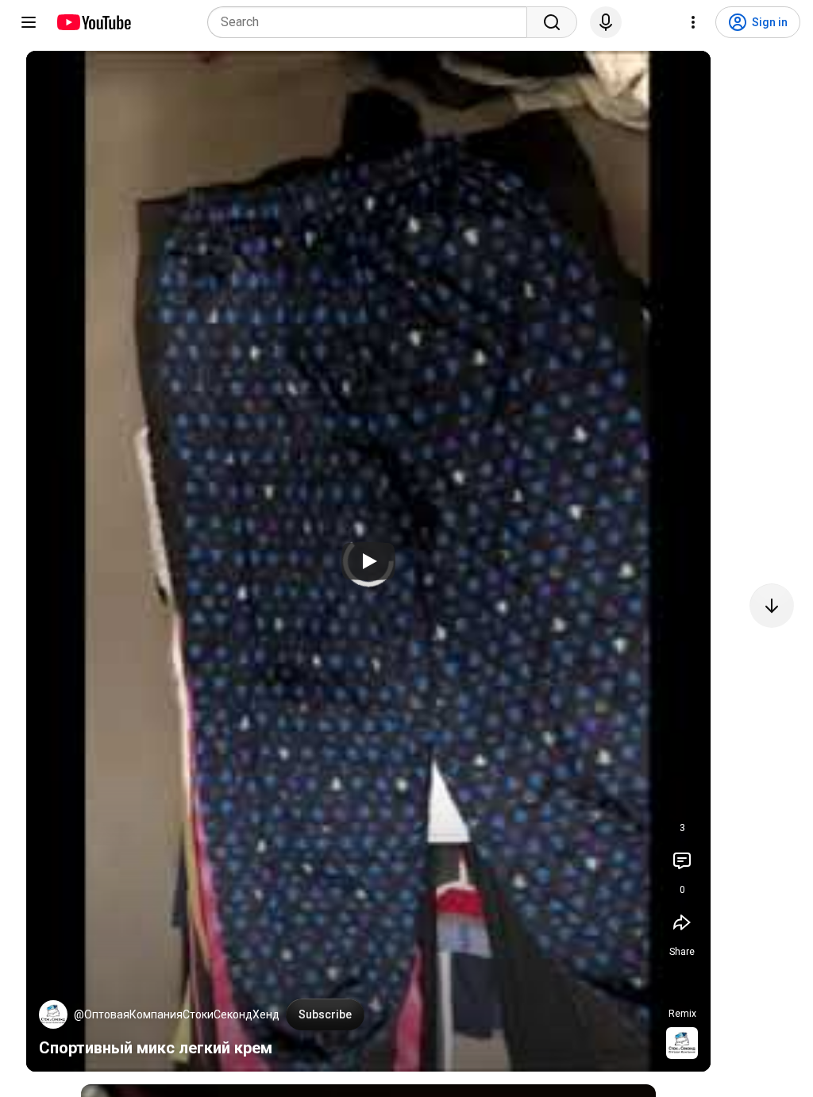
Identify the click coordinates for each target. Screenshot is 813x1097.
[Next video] (771, 605)
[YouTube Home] (93, 22)
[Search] (551, 22)
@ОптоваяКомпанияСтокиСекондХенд (176, 1014)
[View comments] (682, 860)
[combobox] (372, 22)
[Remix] (682, 984)
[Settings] (693, 22)
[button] (53, 1014)
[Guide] (28, 22)
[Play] (368, 561)
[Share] (682, 922)
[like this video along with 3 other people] (682, 798)
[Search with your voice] (606, 22)
